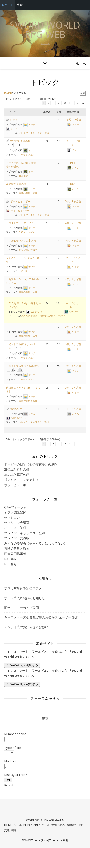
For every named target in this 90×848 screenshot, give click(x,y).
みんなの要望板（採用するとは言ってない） (44, 315)
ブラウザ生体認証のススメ (23, 588)
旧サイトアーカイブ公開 (21, 607)
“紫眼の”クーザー (20, 409)
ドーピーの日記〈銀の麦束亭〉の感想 (31, 464)
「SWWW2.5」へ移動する (22, 665)
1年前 (73, 163)
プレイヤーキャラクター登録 (34, 132)
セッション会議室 (28, 249)
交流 (7, 830)
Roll (8, 780)
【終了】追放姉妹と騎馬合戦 (22, 366)
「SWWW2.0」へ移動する (22, 684)
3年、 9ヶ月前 (73, 387)
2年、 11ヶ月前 (73, 260)
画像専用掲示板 (15, 553)
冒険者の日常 (75, 825)
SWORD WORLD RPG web (45, 29)
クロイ (14, 119)
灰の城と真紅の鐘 (20, 141)
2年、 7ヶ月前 (73, 223)
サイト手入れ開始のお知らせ (24, 598)
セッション (12, 517)
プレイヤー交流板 (16, 538)
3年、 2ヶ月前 (71, 305)
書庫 (14, 830)
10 (64, 103)
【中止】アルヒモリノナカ (21, 223)
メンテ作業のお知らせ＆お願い (26, 627)
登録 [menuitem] (20, 5)
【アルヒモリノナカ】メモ (21, 240)
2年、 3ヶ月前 (73, 201)
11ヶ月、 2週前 (73, 143)
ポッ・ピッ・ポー (20, 201)
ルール (18, 825)
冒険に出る (58, 825)
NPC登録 (10, 564)
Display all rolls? (16, 775)
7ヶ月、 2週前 (73, 119)
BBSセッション (27, 154)
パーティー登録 (15, 528)
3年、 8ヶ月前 (73, 366)
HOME (8, 92)
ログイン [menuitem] (7, 5)
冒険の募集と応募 (28, 193)
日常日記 (23, 175)
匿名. (66, 840)
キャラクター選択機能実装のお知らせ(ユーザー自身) (41, 617)
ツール (45, 825)
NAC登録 (10, 559)
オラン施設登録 (15, 512)
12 (77, 103)
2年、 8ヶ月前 (73, 240)
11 (70, 103)
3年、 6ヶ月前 (73, 344)
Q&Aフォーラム (15, 507)
